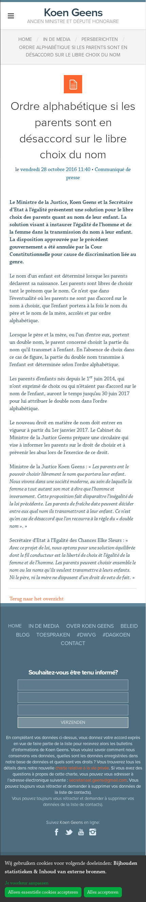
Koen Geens (73, 15)
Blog (23, 635)
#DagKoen (116, 635)
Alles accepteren (102, 892)
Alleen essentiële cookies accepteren (43, 892)
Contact (73, 643)
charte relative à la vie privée (82, 768)
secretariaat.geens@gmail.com (98, 780)
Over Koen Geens (90, 626)
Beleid (129, 626)
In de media (44, 626)
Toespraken (53, 635)
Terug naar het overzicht (37, 599)
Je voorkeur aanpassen (27, 883)
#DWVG (86, 635)
